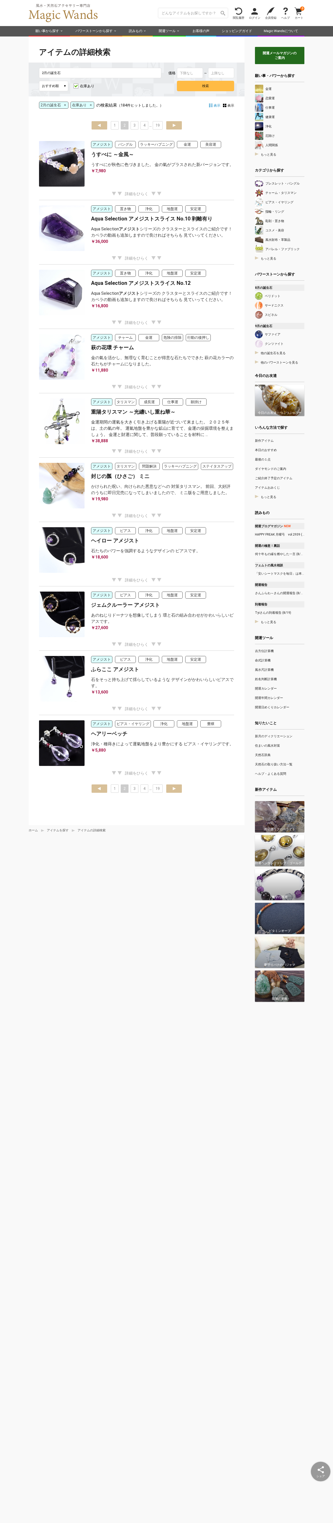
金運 (187, 144)
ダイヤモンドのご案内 (270, 469)
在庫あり (87, 86)
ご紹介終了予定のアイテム (273, 478)
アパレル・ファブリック (282, 249)
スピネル (271, 315)
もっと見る (268, 154)
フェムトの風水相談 (269, 565)
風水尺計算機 (264, 670)
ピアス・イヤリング (133, 724)
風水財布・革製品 (277, 240)
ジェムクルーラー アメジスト (125, 605)
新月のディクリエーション (273, 736)
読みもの (135, 31)
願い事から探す (47, 31)
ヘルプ (285, 17)
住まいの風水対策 (267, 745)
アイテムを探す (58, 830)
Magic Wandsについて (281, 31)
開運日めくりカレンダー (272, 707)
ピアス (125, 531)
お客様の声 (201, 31)
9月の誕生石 (263, 326)
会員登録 (271, 17)
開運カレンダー (266, 688)
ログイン (254, 17)
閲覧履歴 (238, 17)
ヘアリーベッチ (109, 733)
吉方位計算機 (264, 651)
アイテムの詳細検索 (92, 830)
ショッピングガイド (237, 31)
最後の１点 (263, 459)
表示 (230, 105)
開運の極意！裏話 (267, 546)
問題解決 (149, 466)
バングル (125, 144)
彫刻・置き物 (274, 221)
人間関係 (271, 145)
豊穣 (210, 724)
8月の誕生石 (263, 288)
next (174, 125)
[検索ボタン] (223, 13)
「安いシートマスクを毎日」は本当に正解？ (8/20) (279, 573)
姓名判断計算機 (266, 679)
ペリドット (272, 296)
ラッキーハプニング (156, 144)
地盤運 (172, 209)
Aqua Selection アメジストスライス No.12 (140, 283)
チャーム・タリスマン (281, 193)
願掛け (196, 402)
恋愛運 (270, 98)
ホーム (33, 830)
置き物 (125, 209)
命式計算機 (263, 660)
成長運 (149, 402)
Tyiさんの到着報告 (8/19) (273, 613)
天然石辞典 (263, 755)
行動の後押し (198, 337)
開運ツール (167, 31)
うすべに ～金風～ (112, 154)
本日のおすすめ (266, 450)
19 (158, 125)
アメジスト (102, 144)
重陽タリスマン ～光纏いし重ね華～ (133, 412)
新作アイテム (264, 441)
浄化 (148, 209)
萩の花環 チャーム (112, 347)
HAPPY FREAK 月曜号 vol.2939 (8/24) (279, 534)
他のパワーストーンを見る (279, 362)
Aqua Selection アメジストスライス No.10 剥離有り (152, 219)
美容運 (210, 144)
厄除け (270, 136)
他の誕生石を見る (273, 353)
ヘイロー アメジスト (115, 540)
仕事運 (172, 402)
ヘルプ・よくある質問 (270, 774)
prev (99, 125)
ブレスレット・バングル (282, 183)
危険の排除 (172, 337)
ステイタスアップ (217, 466)
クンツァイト (274, 344)
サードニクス (274, 305)
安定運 (195, 209)
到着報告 (261, 604)
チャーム (125, 337)
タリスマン (126, 402)
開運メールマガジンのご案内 (280, 55)
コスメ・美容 (274, 230)
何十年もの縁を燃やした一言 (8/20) (279, 554)
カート (299, 13)
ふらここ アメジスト (115, 669)
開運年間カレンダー (269, 698)
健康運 (270, 117)
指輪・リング (274, 211)
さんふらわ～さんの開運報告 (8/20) (279, 593)
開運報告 (261, 585)
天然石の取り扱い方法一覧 (273, 764)
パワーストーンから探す (94, 31)
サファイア (272, 334)
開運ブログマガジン (273, 526)
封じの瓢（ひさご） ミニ (120, 476)
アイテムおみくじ (267, 487)
